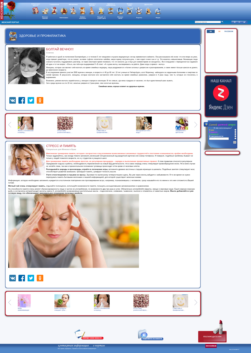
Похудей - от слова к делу (101, 17)
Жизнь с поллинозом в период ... (65, 309)
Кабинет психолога (82, 17)
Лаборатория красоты (35, 4)
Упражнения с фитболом (141, 131)
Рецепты (139, 17)
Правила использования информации (84, 348)
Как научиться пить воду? (104, 131)
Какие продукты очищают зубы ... (24, 309)
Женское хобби (130, 4)
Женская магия (120, 17)
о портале (99, 345)
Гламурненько (54, 4)
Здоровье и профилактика (111, 4)
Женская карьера (45, 17)
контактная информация (73, 345)
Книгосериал (64, 17)
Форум (158, 17)
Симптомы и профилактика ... (63, 131)
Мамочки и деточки (92, 4)
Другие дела (148, 4)
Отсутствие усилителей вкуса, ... (25, 131)
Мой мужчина (73, 4)
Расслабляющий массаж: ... (181, 131)
